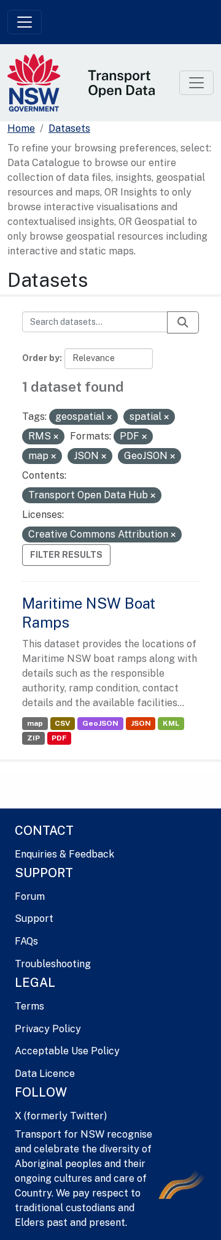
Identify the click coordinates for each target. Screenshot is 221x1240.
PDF (59, 738)
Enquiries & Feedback (64, 854)
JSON (141, 723)
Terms (29, 1006)
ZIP (33, 738)
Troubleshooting (53, 964)
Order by (41, 358)
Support (34, 918)
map (35, 723)
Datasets (69, 128)
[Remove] (109, 417)
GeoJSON (100, 723)
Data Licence (45, 1073)
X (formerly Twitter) (61, 1116)
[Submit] (183, 322)
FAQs (26, 941)
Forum (30, 896)
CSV (62, 723)
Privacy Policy (48, 1029)
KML (171, 723)
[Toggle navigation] (24, 22)
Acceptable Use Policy (67, 1051)
